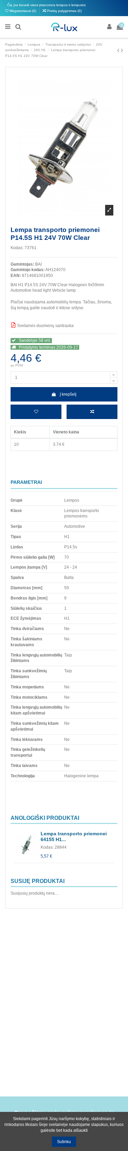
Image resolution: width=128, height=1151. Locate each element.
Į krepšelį (68, 394)
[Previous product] (119, 50)
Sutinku (64, 1141)
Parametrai (26, 482)
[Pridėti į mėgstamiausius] (36, 412)
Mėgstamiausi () (23, 11)
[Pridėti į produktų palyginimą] (92, 412)
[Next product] (122, 50)
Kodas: (17, 247)
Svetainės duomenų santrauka (45, 325)
